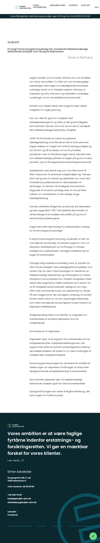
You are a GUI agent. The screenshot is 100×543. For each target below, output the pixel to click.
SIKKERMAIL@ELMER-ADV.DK (22, 502)
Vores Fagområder (39, 6)
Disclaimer (58, 526)
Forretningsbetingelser (20, 526)
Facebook (13, 514)
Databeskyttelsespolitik (82, 526)
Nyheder (73, 5)
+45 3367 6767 (15, 494)
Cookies (42, 526)
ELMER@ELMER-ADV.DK (19, 498)
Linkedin (12, 511)
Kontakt (85, 5)
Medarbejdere (57, 5)
